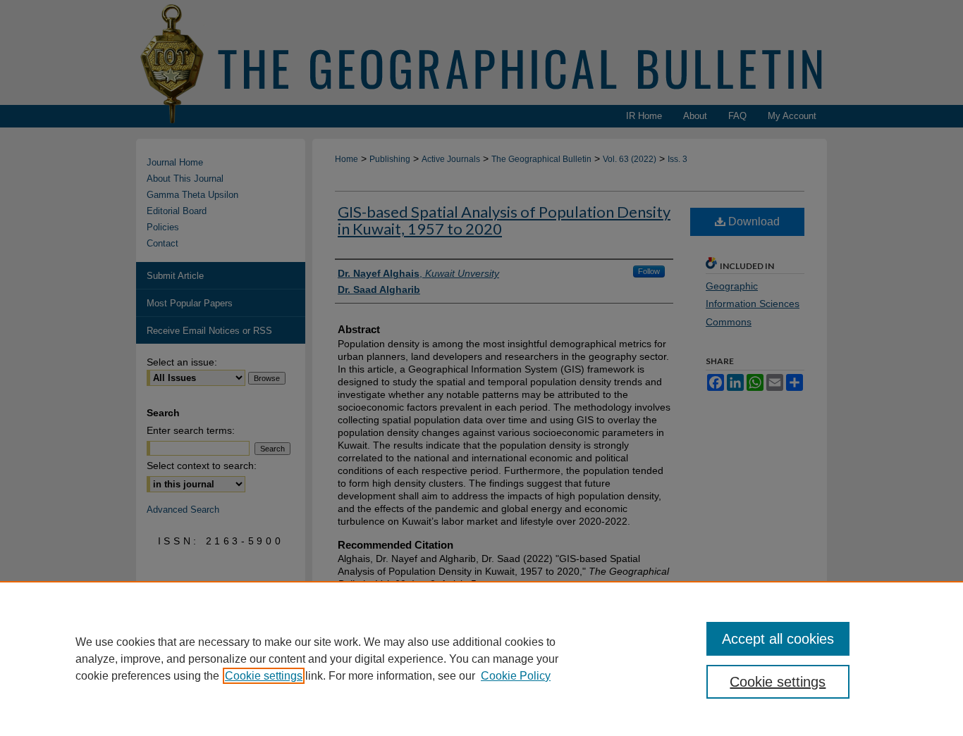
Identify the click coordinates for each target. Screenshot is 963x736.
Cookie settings (263, 676)
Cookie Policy (516, 676)
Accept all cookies (778, 639)
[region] (481, 658)
